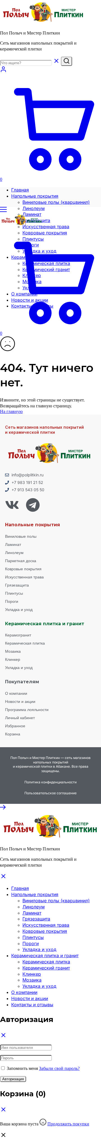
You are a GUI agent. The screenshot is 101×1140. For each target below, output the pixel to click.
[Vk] (12, 505)
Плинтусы (33, 937)
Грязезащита (36, 919)
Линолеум (33, 208)
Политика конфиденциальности (50, 782)
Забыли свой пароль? (59, 1068)
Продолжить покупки (68, 1123)
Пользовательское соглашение (50, 793)
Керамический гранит (46, 968)
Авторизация (13, 1079)
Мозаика (32, 980)
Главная (20, 190)
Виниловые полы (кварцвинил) (56, 202)
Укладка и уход (39, 949)
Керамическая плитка (46, 961)
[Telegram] (33, 505)
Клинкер (31, 974)
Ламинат (31, 913)
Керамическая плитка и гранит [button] (45, 955)
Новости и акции (29, 998)
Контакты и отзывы (32, 1004)
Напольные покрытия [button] (34, 196)
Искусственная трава (45, 226)
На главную (11, 411)
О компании (24, 992)
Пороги (30, 943)
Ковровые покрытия (44, 931)
